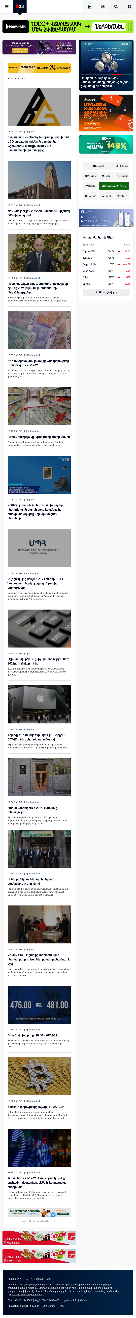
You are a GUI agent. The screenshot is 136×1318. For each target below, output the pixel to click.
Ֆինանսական (33, 205)
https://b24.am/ (43, 1291)
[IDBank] (106, 113)
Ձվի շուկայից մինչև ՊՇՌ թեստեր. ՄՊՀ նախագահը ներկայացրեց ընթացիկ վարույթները (35, 583)
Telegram (91, 196)
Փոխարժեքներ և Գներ (98, 237)
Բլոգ (28, 654)
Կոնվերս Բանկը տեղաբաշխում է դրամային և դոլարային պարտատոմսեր (104, 82)
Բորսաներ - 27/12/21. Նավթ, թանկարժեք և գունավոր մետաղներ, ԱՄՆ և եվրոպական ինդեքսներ (38, 1183)
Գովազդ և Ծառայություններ (23, 1306)
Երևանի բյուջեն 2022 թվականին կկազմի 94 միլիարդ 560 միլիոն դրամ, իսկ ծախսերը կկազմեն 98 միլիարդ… (37, 222)
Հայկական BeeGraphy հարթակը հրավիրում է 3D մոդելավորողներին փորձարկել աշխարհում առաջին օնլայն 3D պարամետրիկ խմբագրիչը (38, 144)
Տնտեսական (32, 431)
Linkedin (123, 196)
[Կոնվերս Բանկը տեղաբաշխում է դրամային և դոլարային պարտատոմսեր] (106, 56)
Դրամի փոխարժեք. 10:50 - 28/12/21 (32, 1035)
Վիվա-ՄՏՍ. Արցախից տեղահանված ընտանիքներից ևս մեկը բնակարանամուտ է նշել (39, 959)
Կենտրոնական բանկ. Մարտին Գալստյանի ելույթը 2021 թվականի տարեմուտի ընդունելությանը (38, 288)
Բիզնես (30, 132)
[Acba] (106, 144)
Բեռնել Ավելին (107, 292)
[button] (86, 74)
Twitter (107, 176)
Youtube (92, 176)
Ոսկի (85, 277)
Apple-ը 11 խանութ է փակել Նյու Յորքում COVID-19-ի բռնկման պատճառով (36, 737)
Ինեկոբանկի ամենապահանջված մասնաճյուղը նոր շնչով (31, 881)
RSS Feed (123, 166)
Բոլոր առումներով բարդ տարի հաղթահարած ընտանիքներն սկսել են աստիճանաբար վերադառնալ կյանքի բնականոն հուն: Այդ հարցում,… (39, 972)
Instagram (123, 176)
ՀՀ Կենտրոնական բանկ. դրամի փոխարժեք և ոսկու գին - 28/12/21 (38, 363)
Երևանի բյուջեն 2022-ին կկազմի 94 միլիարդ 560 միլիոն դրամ (39, 213)
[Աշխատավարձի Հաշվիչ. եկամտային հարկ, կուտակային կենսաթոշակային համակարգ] (89, 7)
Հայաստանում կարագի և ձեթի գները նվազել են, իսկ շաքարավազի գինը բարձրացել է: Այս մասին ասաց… (35, 443)
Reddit (107, 196)
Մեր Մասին (48, 1306)
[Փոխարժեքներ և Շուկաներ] (102, 7)
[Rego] (39, 1212)
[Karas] (39, 1238)
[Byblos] (39, 47)
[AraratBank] (39, 67)
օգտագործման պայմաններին (25, 1294)
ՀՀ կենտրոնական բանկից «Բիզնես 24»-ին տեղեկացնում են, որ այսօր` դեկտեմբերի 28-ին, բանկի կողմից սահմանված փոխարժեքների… (39, 373)
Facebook (99, 166)
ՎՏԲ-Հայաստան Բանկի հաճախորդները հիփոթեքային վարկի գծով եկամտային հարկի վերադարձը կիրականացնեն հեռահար (36, 512)
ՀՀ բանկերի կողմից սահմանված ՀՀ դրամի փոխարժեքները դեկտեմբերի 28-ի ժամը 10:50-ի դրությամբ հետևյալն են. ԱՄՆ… (38, 1043)
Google (91, 186)
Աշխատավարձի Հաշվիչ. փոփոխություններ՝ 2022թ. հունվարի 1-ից (38, 661)
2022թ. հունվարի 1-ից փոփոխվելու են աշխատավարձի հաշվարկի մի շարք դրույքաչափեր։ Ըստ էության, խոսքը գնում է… (37, 671)
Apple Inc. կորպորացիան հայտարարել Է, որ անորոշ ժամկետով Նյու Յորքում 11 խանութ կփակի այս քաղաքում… (39, 746)
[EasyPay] (68, 26)
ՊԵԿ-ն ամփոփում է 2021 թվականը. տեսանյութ (33, 810)
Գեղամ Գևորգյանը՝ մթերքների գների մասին (39, 437)
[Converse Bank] (106, 218)
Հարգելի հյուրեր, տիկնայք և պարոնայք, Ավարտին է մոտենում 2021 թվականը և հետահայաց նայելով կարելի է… (38, 299)
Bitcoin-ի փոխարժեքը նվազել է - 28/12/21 (36, 1106)
